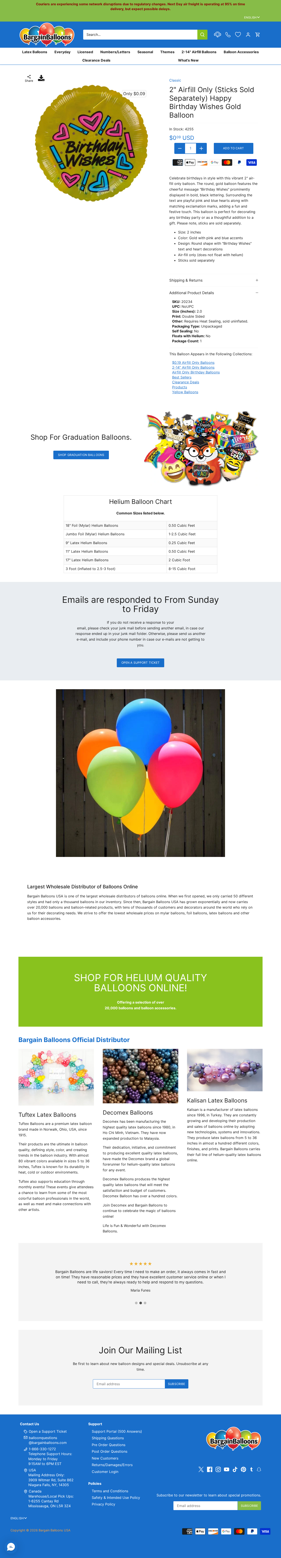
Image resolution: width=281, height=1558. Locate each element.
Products (179, 387)
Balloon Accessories (241, 52)
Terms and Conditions (110, 1491)
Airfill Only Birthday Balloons (196, 372)
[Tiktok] (235, 1469)
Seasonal (145, 52)
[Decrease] (180, 148)
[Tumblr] (251, 1469)
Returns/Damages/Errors (112, 1465)
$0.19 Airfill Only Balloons (193, 362)
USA (32, 1470)
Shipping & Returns (186, 280)
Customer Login (105, 1471)
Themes (167, 52)
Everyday (62, 52)
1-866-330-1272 (42, 1449)
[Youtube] (226, 1469)
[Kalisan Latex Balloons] (225, 1070)
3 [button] (145, 1303)
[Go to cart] (257, 35)
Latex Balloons (34, 52)
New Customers (105, 1458)
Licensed (85, 52)
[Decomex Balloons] (140, 1076)
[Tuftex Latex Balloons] (56, 1077)
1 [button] (136, 1303)
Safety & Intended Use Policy (116, 1497)
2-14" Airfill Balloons (199, 52)
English (250, 17)
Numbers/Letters (115, 52)
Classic (175, 80)
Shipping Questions (108, 1438)
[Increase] (201, 148)
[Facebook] (209, 1469)
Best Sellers (181, 377)
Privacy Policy (103, 1504)
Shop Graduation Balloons (81, 455)
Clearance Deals (96, 60)
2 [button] (140, 1303)
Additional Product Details (191, 293)
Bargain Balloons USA (54, 1530)
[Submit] (202, 35)
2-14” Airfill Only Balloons (193, 367)
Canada (35, 1491)
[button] (11, 1547)
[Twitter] (201, 1469)
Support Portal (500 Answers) (117, 1431)
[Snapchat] (259, 1469)
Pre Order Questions (108, 1445)
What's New (188, 60)
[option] (91, 143)
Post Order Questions (109, 1451)
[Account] (248, 35)
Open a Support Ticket (140, 662)
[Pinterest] (243, 1469)
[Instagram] (218, 1469)
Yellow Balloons (185, 392)
